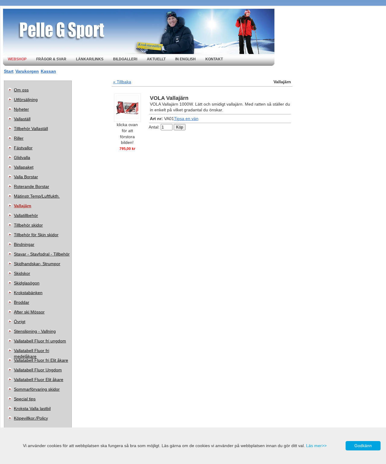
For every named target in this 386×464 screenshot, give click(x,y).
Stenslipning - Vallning (35, 331)
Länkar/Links (89, 59)
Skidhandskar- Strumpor (37, 263)
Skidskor (22, 273)
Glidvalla (22, 157)
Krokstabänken (28, 292)
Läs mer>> (316, 445)
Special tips (25, 398)
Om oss (21, 89)
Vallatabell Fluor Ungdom (38, 369)
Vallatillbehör (26, 215)
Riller (19, 138)
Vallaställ (22, 118)
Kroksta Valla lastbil (32, 408)
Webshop (17, 59)
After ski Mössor (29, 312)
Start (9, 71)
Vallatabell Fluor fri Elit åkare (41, 360)
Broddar (21, 302)
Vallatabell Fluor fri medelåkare (31, 351)
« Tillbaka (122, 81)
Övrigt (19, 321)
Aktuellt (156, 59)
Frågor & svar (51, 59)
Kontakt (214, 59)
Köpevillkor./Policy (31, 418)
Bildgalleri (125, 59)
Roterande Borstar (31, 186)
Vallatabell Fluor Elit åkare (38, 379)
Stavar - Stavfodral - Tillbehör (42, 254)
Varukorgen (27, 71)
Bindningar (24, 244)
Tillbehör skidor (28, 225)
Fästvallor (23, 147)
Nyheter (21, 109)
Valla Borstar (26, 176)
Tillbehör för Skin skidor (36, 234)
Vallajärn (22, 205)
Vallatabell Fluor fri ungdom (40, 340)
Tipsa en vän (186, 118)
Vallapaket (23, 167)
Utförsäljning (26, 99)
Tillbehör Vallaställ (31, 128)
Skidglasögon (27, 283)
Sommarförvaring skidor (37, 389)
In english (185, 59)
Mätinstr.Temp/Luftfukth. (37, 196)
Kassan (48, 71)
